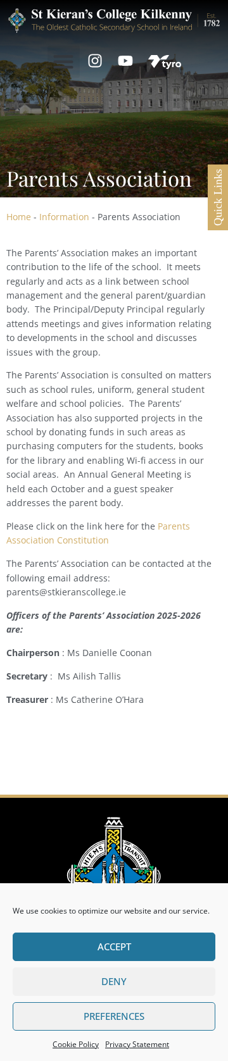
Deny (114, 981)
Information (64, 217)
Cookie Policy (76, 1044)
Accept (114, 946)
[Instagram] (95, 61)
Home (18, 217)
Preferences (114, 1016)
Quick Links (218, 197)
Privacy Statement (137, 1044)
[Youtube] (125, 61)
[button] (64, 62)
